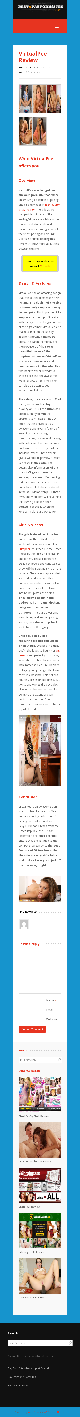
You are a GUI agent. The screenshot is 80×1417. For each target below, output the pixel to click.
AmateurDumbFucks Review (35, 1161)
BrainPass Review (29, 1206)
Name (51, 1000)
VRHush (45, 266)
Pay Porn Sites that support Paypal (28, 1368)
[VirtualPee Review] (40, 901)
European (25, 549)
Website (51, 1019)
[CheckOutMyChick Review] (40, 1111)
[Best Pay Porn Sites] (42, 17)
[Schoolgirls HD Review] (40, 1247)
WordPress (33, 1412)
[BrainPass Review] (40, 1202)
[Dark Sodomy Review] (40, 1292)
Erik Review (28, 912)
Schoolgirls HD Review (32, 1252)
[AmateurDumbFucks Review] (40, 1157)
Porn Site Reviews (18, 1385)
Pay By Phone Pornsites (22, 1377)
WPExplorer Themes (54, 1412)
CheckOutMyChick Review (34, 1116)
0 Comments (32, 72)
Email (50, 1010)
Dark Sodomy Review (31, 1297)
